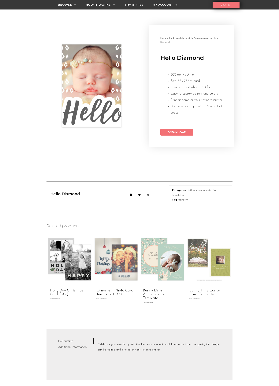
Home (163, 38)
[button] (226, 5)
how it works (98, 4)
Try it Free (134, 4)
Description (65, 341)
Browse (65, 4)
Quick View (69, 283)
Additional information (72, 347)
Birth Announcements (199, 38)
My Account (162, 4)
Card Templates (177, 38)
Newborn (183, 200)
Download (176, 132)
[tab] (75, 341)
